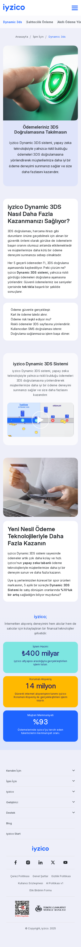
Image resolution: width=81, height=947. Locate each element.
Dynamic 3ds (12, 22)
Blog (9, 823)
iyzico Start (13, 833)
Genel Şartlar (40, 876)
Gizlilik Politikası (61, 876)
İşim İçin (38, 36)
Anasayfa (21, 36)
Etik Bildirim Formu (40, 890)
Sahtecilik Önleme (39, 22)
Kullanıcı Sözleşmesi (30, 883)
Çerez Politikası (19, 876)
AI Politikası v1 (54, 883)
